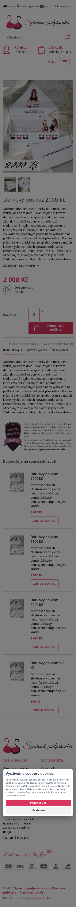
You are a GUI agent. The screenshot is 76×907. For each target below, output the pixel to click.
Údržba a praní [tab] (59, 350)
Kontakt (49, 6)
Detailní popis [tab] (12, 350)
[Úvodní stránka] (38, 22)
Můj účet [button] (21, 49)
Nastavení (38, 810)
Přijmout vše (38, 802)
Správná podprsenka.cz (32, 888)
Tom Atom (47, 898)
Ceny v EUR (65, 6)
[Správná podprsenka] (38, 745)
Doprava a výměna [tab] (35, 350)
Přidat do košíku (55, 328)
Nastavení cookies (32, 892)
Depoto (35, 898)
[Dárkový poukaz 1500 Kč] (17, 544)
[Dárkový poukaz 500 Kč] (17, 670)
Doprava (12, 6)
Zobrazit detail (44, 521)
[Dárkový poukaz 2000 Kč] (38, 126)
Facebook (48, 768)
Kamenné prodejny (29, 6)
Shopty (25, 898)
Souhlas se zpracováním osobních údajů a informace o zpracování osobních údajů (18, 823)
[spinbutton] (34, 314)
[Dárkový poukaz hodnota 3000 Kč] (17, 607)
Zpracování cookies (15, 795)
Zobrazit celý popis (19, 266)
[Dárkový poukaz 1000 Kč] (17, 481)
